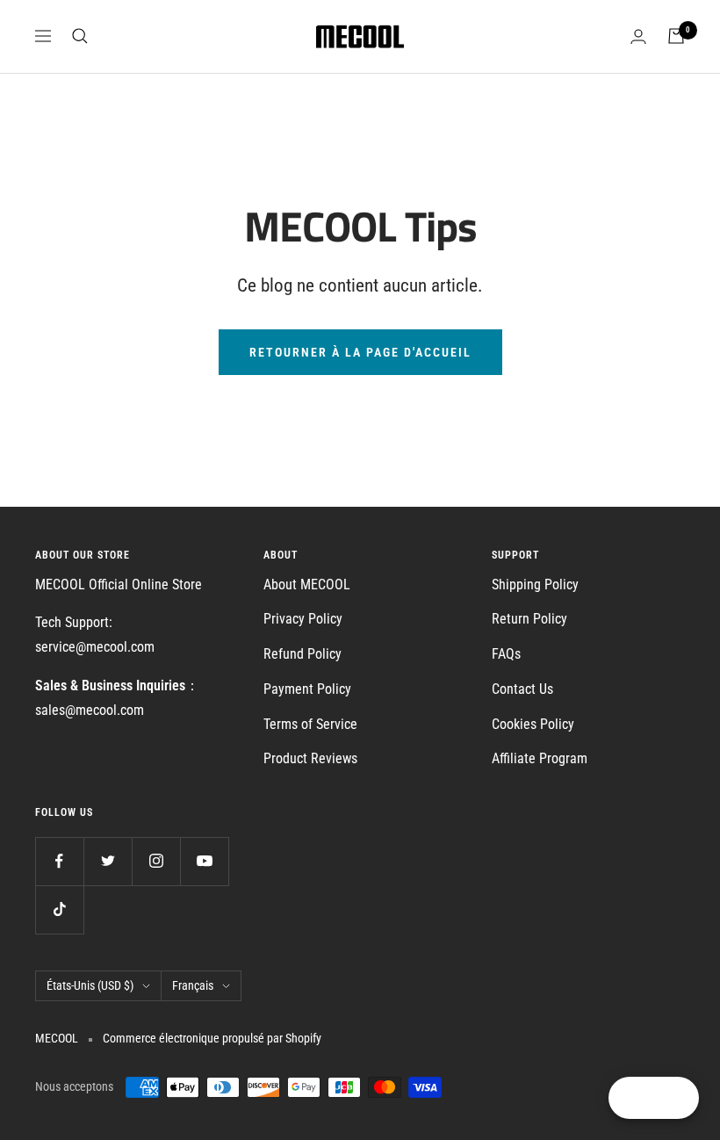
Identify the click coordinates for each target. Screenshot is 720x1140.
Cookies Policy (533, 724)
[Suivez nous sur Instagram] (156, 861)
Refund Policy (302, 654)
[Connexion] (638, 36)
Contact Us (522, 689)
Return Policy (529, 618)
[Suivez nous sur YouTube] (204, 861)
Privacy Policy (302, 618)
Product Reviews (310, 758)
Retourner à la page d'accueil (360, 352)
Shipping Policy (535, 584)
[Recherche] (80, 36)
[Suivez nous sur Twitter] (107, 861)
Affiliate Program (539, 758)
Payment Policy (307, 689)
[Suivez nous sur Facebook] (59, 861)
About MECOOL (306, 584)
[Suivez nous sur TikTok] (59, 909)
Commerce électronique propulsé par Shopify (212, 1038)
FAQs (506, 654)
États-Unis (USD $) (90, 985)
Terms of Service (310, 724)
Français (192, 985)
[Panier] (676, 36)
